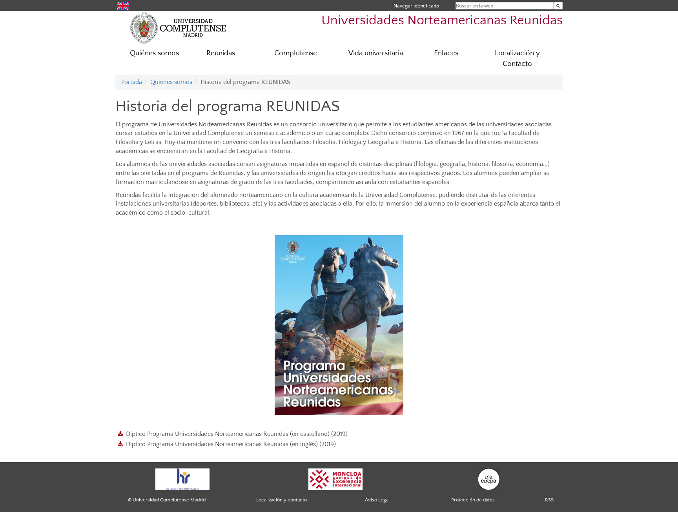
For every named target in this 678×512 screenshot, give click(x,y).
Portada (131, 82)
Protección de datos (473, 500)
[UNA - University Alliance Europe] (488, 478)
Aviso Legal (377, 500)
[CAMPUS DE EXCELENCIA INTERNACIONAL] (335, 478)
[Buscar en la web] (558, 5)
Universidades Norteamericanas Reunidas (442, 20)
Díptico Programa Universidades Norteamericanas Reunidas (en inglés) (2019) (231, 444)
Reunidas (220, 53)
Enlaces (446, 53)
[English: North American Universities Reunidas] (123, 5)
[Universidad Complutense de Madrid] (178, 27)
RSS (549, 500)
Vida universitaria (375, 53)
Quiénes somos (154, 53)
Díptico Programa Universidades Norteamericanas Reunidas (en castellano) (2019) (237, 433)
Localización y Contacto (517, 58)
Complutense (295, 53)
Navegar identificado (416, 5)
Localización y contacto (281, 500)
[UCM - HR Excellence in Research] (182, 478)
